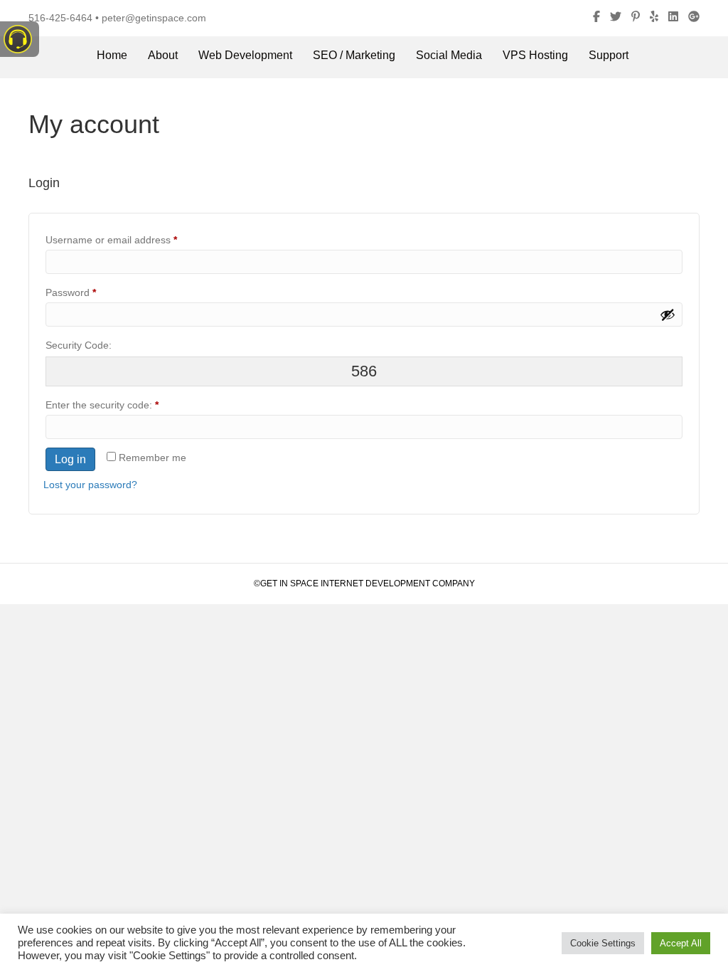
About (163, 55)
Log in (70, 459)
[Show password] (667, 314)
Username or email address (132, 239)
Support (608, 55)
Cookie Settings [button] (603, 943)
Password (91, 292)
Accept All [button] (681, 943)
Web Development (245, 55)
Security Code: (79, 345)
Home (112, 55)
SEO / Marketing (354, 55)
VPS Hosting (535, 55)
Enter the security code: (102, 405)
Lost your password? (90, 484)
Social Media (449, 55)
